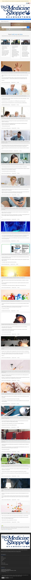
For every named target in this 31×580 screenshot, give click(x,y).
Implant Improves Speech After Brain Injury (9, 324)
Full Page (18, 82)
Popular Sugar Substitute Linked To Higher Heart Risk (11, 393)
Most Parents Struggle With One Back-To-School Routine (12, 513)
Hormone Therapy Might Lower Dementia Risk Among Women (13, 164)
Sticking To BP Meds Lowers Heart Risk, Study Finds (11, 186)
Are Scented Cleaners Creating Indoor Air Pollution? (15, 47)
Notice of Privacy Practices (4, 564)
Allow (3, 577)
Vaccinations (2, 559)
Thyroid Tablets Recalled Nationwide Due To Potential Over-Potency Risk (15, 254)
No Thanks (6, 577)
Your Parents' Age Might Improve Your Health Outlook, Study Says (13, 118)
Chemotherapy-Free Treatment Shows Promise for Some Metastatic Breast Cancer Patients (25, 48)
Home (23, 21)
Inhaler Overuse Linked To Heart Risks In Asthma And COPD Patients (14, 95)
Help (1, 561)
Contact (2, 560)
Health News (5, 29)
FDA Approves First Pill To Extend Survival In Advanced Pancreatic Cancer (15, 232)
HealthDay (6, 529)
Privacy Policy (11, 577)
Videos (11, 29)
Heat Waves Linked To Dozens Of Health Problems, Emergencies (13, 277)
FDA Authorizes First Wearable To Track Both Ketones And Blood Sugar (14, 72)
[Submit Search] (28, 27)
